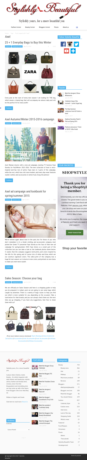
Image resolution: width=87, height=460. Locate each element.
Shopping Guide (17, 46)
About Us (25, 402)
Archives (9, 424)
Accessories (18, 338)
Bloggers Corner (44, 28)
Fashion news (16, 123)
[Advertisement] (69, 69)
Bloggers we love (70, 390)
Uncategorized (69, 445)
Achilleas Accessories (34, 341)
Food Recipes (69, 426)
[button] (80, 27)
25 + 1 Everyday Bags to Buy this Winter (28, 42)
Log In (24, 438)
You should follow (70, 397)
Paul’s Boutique (37, 336)
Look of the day (70, 413)
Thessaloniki (70, 439)
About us (66, 27)
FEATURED (37, 360)
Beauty (69, 365)
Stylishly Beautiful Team (69, 442)
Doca (11, 338)
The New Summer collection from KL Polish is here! (73, 111)
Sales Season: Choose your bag (23, 278)
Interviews (70, 410)
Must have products (70, 378)
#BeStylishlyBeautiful (70, 387)
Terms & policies (76, 455)
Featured (69, 423)
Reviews (70, 381)
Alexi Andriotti (48, 336)
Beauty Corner (29, 28)
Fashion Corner (15, 28)
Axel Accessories (29, 338)
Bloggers (69, 384)
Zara (6, 338)
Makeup (70, 374)
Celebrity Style (70, 403)
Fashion (8, 46)
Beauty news (70, 368)
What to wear (70, 419)
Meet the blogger (70, 394)
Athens (70, 435)
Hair (70, 371)
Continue (9, 108)
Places (56, 28)
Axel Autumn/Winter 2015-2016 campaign (29, 119)
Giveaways (69, 429)
